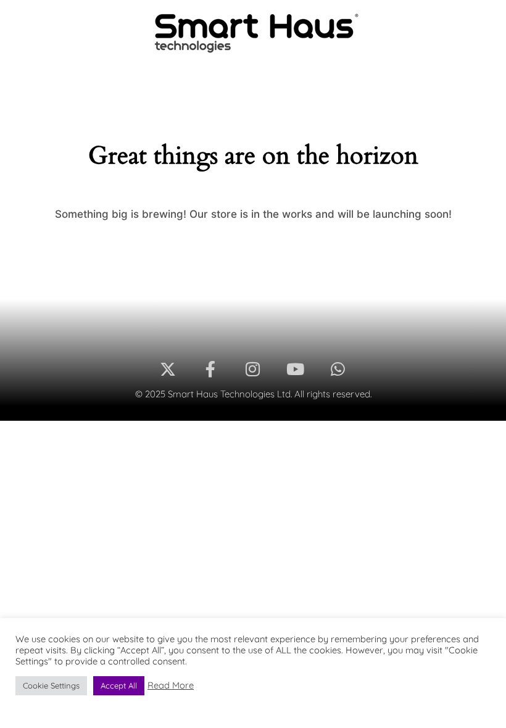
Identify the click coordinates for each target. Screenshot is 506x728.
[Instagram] (253, 369)
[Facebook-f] (210, 369)
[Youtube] (295, 369)
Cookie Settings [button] (51, 685)
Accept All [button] (119, 685)
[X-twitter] (168, 369)
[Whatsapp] (337, 369)
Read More (170, 685)
